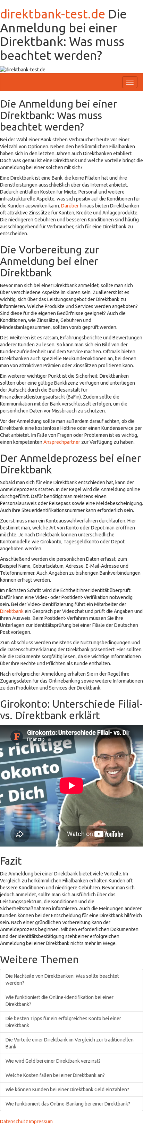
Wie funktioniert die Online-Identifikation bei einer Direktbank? (59, 1000)
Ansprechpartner (61, 442)
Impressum (41, 1121)
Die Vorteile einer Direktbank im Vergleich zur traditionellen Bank (70, 1043)
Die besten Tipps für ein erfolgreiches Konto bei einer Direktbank (63, 1022)
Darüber (70, 206)
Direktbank (12, 611)
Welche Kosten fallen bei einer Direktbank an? (55, 1075)
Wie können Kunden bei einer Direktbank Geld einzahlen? (67, 1089)
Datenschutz (14, 1121)
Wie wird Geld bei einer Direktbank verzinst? (53, 1061)
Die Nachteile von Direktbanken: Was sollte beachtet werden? (62, 979)
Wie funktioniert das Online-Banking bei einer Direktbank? (68, 1104)
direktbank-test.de (52, 14)
